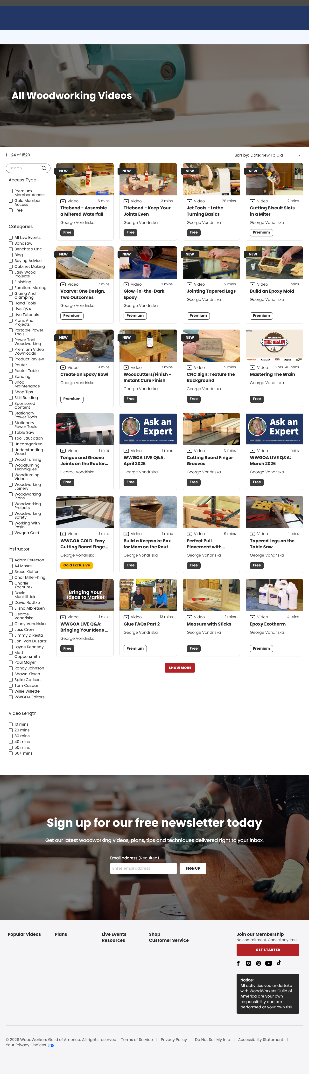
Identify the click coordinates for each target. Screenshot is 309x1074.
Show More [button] (180, 667)
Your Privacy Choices (26, 1045)
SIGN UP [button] (192, 868)
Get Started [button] (268, 949)
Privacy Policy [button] (174, 1039)
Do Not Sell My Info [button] (212, 1039)
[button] (44, 168)
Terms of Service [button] (137, 1039)
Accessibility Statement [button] (260, 1039)
